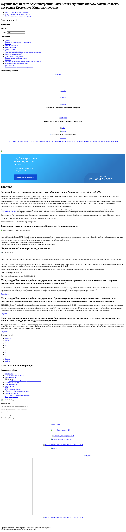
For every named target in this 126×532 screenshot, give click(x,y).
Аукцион (8, 60)
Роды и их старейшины (12, 390)
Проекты (8, 44)
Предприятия (9, 386)
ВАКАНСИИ (9, 65)
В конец (7, 361)
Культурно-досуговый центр (14, 375)
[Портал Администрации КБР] (63, 431)
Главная (7, 40)
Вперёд (7, 359)
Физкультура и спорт (12, 382)
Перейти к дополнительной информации (18, 16)
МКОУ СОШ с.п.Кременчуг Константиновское (25, 381)
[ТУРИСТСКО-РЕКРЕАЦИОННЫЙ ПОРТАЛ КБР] (63, 445)
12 (5, 356)
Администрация (10, 47)
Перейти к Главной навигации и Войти (18, 14)
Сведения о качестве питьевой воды (17, 391)
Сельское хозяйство (11, 384)
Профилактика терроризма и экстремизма (19, 67)
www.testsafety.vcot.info (8, 212)
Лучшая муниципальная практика (16, 63)
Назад (7, 340)
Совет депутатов (10, 49)
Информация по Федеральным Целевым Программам (23, 61)
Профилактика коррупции (13, 54)
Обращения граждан (12, 393)
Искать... (4, 32)
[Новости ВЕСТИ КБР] (63, 449)
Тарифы (63, 138)
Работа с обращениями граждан (19, 395)
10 (5, 352)
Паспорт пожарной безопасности (16, 58)
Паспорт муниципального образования (18, 42)
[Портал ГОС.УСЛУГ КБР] (63, 440)
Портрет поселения (11, 45)
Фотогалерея (9, 374)
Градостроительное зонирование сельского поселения (23, 53)
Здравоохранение (10, 377)
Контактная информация (13, 51)
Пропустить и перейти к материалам (17, 12)
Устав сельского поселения (14, 56)
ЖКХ (6, 388)
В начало (8, 338)
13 (5, 358)
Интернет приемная (11, 397)
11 (5, 354)
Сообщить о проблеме (25, 177)
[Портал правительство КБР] (63, 426)
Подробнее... (5, 294)
